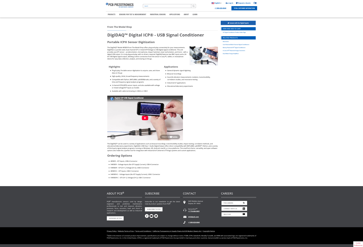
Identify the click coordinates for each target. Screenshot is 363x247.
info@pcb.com (193, 217)
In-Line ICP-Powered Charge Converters (234, 50)
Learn (195, 14)
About (186, 14)
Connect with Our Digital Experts (239, 23)
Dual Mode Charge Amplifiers (231, 53)
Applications (174, 14)
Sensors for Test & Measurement (132, 14)
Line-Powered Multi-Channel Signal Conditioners (236, 44)
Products (111, 14)
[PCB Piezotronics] (119, 5)
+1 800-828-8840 (220, 8)
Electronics (226, 41)
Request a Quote (244, 3)
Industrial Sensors (158, 14)
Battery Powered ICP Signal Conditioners (234, 47)
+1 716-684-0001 (194, 211)
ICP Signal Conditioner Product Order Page (234, 32)
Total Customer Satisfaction (244, 8)
